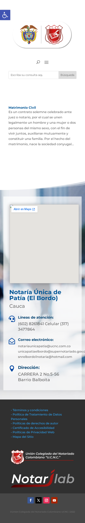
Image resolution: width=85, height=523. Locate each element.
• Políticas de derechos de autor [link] (34, 423)
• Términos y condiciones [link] (29, 410)
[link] (5, 15)
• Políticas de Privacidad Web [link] (32, 432)
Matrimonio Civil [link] (22, 107)
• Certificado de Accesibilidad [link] (32, 428)
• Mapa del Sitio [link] (22, 437)
